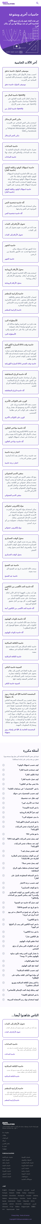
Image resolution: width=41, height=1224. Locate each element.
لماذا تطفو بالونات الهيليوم (29, 941)
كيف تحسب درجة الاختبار (29, 883)
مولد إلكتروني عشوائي (13, 527)
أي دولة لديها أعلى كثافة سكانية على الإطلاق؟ (25, 976)
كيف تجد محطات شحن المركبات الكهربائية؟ (26, 844)
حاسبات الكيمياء (25, 1157)
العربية (33, 1190)
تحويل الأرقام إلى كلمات (14, 234)
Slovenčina (12, 1195)
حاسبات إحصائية (6, 1176)
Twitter (4, 1149)
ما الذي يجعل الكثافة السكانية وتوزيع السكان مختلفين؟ (25, 983)
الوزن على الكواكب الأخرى (15, 417)
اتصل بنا (4, 1146)
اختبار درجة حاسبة (11, 463)
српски (11, 1204)
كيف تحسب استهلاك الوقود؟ (28, 765)
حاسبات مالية (6, 1163)
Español (19, 1190)
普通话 (33, 1206)
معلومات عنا (5, 1132)
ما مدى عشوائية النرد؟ (30, 817)
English (4, 1190)
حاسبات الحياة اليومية (27, 1165)
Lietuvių (35, 1195)
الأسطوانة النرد (10, 334)
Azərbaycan (26, 1204)
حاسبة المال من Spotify (14, 108)
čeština (17, 1206)
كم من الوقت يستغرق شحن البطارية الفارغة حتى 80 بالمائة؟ (25, 857)
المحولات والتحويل (26, 1160)
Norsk (34, 1198)
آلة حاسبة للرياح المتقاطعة (14, 390)
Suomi (29, 1198)
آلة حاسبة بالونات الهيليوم (14, 632)
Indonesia (31, 1193)
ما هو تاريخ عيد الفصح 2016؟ (28, 907)
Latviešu (4, 1204)
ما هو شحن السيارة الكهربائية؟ (27, 822)
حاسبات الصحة (6, 1165)
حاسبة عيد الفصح (11, 576)
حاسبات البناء (6, 1160)
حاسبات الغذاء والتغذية (27, 1163)
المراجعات (5, 1138)
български (21, 1195)
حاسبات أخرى (25, 1168)
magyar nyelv (25, 1206)
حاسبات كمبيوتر (6, 1174)
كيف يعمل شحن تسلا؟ (30, 863)
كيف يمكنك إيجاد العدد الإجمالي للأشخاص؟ (23, 990)
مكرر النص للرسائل (12, 135)
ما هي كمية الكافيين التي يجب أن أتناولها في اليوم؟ (24, 925)
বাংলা (3, 1209)
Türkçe (24, 1193)
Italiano (4, 1198)
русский (26, 1190)
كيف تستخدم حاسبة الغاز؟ (29, 770)
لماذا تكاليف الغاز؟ (32, 774)
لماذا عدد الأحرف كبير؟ (30, 803)
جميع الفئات (24, 1176)
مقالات (4, 1135)
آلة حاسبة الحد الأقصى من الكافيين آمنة (19, 608)
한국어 (33, 1201)
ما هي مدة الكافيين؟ (31, 932)
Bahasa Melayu (13, 1198)
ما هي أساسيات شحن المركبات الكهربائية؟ (27, 827)
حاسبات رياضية (6, 1168)
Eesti (17, 1209)
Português (12, 1190)
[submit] (37, 3)
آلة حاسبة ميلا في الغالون (14, 441)
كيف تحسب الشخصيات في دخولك (26, 793)
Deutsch (11, 1193)
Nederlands (11, 1201)
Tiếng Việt (26, 1201)
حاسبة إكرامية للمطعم (13, 310)
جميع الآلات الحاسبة (26, 1179)
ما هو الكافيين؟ (33, 919)
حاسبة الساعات (10, 157)
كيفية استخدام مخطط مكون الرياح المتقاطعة (26, 869)
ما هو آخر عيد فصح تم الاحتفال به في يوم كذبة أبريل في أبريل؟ (23, 913)
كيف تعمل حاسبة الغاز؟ (30, 779)
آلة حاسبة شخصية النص (13, 213)
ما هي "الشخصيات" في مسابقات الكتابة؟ (23, 788)
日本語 (18, 1193)
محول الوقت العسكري (13, 554)
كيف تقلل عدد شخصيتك (30, 798)
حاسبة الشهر (9, 259)
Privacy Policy (15, 1215)
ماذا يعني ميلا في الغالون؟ (29, 784)
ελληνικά (5, 1206)
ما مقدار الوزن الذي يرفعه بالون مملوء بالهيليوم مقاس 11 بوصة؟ (24, 954)
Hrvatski (28, 1195)
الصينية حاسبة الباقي (12, 683)
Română (4, 1195)
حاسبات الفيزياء (6, 1171)
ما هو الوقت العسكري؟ (30, 887)
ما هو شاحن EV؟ (32, 834)
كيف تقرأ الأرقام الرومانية (29, 812)
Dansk (4, 1201)
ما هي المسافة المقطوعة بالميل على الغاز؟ (25, 876)
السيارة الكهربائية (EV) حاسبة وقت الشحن (20, 363)
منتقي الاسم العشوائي (13, 495)
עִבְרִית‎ (11, 1206)
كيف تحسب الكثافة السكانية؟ (28, 970)
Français (4, 1193)
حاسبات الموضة (25, 1174)
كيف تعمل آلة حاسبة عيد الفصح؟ (26, 902)
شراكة (4, 1141)
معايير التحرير (6, 1143)
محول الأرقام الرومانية (13, 283)
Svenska (22, 1198)
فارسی (34, 1204)
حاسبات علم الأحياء (7, 1157)
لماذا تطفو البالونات (31, 961)
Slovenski (18, 1204)
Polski (19, 1201)
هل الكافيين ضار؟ (32, 936)
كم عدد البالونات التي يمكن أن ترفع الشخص (26, 947)
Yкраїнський (10, 1209)
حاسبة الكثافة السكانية (13, 656)
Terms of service (24, 1215)
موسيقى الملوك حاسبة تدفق (15, 84)
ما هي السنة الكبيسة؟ (30, 807)
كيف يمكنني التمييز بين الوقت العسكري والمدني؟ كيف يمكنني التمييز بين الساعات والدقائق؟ (23, 895)
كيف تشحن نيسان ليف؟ (30, 851)
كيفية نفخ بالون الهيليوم (30, 965)
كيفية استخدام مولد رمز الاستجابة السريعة (23, 999)
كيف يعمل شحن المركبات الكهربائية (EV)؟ (23, 839)
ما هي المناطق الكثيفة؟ (30, 995)
